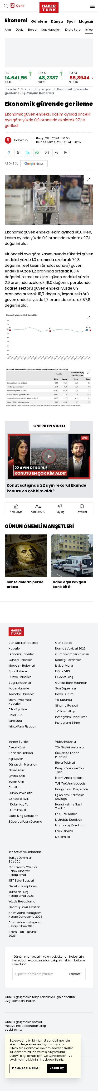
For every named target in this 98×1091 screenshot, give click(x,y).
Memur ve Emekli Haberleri (20, 702)
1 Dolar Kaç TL (18, 804)
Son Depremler (65, 688)
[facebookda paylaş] (8, 152)
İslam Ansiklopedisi (69, 778)
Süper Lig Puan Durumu (25, 821)
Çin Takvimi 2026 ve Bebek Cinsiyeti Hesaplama (23, 871)
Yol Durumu (63, 700)
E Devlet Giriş (64, 677)
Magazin (86, 21)
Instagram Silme (67, 723)
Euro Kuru (15, 721)
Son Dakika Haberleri (23, 643)
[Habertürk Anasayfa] (49, 6)
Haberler (11, 89)
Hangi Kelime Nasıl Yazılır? (68, 806)
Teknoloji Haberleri (21, 694)
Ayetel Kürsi (17, 747)
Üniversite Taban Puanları (67, 755)
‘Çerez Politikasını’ (55, 1056)
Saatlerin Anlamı (21, 753)
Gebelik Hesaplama (23, 886)
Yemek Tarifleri (19, 742)
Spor (71, 21)
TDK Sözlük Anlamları (70, 747)
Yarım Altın (16, 782)
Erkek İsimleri (64, 831)
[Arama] (5, 5)
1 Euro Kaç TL (17, 810)
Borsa (32, 30)
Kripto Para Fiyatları (22, 726)
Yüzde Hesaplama (22, 901)
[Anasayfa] (16, 631)
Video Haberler (65, 742)
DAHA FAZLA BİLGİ (25, 1068)
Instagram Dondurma (71, 717)
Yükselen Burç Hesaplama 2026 (21, 894)
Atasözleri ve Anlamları (25, 852)
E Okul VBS (62, 671)
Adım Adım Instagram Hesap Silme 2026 (25, 924)
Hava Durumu (65, 694)
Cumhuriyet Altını (21, 793)
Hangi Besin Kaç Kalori (71, 789)
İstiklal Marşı (64, 666)
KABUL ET (56, 1068)
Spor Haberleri (19, 671)
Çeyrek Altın (17, 776)
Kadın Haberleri (19, 688)
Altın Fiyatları (18, 709)
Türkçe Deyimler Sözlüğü (20, 859)
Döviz (19, 30)
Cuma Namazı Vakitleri (72, 654)
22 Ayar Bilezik (19, 799)
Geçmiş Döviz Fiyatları (24, 907)
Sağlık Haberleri (20, 683)
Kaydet (75, 974)
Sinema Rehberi (66, 705)
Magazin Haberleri (22, 666)
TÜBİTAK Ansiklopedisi (70, 783)
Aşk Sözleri (16, 759)
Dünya (57, 21)
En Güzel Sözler (66, 814)
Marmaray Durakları (69, 825)
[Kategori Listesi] (92, 5)
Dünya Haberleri (20, 677)
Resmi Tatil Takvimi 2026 (23, 934)
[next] (91, 563)
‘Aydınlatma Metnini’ (24, 1059)
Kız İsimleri (62, 837)
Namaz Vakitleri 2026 (70, 648)
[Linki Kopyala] (65, 152)
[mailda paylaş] (46, 152)
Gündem (39, 21)
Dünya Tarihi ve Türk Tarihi (69, 770)
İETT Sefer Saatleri (21, 880)
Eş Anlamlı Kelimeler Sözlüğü (69, 797)
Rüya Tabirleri (65, 763)
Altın (8, 30)
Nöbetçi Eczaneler (68, 660)
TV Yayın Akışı (65, 711)
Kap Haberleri (50, 30)
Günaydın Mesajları (23, 764)
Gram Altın (16, 770)
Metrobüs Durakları (68, 820)
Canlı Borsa (63, 643)
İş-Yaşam (45, 89)
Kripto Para (73, 30)
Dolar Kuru (16, 715)
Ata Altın (14, 787)
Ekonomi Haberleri (21, 654)
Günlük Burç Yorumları (71, 683)
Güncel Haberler (20, 660)
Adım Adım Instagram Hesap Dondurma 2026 (25, 915)
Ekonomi (16, 20)
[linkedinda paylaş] (27, 152)
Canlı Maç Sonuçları (23, 816)
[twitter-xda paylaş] (18, 152)
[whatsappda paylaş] (37, 152)
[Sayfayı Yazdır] (56, 152)
